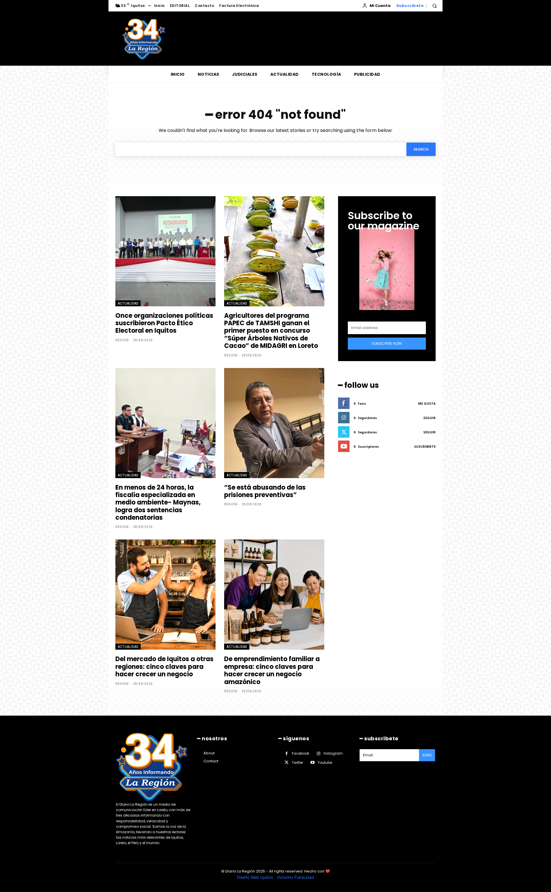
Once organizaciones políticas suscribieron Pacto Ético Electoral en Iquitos (164, 323)
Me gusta (427, 403)
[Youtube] (312, 762)
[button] (434, 5)
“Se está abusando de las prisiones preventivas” (265, 491)
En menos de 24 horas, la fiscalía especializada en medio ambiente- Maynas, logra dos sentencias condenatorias (158, 502)
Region (122, 340)
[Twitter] (286, 762)
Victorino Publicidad (295, 877)
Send (427, 755)
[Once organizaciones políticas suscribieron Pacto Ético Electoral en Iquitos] (165, 251)
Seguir (429, 418)
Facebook (300, 753)
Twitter (297, 762)
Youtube (325, 762)
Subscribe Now (387, 343)
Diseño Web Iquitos (255, 877)
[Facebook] (286, 753)
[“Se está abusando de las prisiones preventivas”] (274, 423)
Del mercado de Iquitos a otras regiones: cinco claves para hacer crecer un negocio (164, 667)
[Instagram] (318, 753)
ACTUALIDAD (128, 303)
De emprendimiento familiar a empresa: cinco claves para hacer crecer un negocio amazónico (272, 670)
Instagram (333, 753)
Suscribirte (425, 446)
